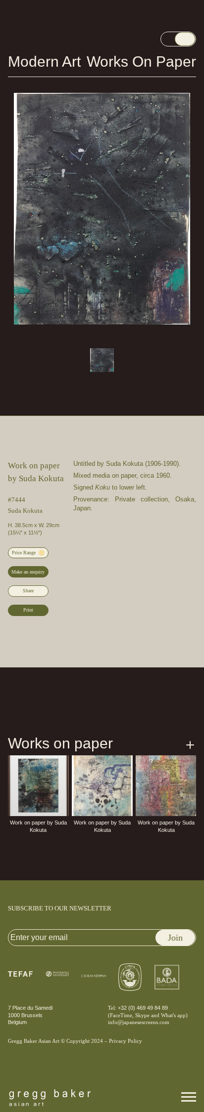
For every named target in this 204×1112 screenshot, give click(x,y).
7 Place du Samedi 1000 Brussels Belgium (32, 1015)
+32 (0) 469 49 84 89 (142, 1007)
